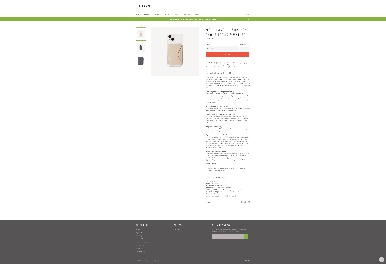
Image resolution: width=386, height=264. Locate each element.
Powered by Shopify (154, 260)
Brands (146, 14)
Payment (139, 233)
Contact (187, 14)
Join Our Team (140, 245)
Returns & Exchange (143, 242)
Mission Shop (144, 260)
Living (167, 14)
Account (247, 14)
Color (208, 44)
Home (138, 229)
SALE (197, 14)
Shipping (139, 236)
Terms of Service (141, 239)
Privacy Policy (140, 251)
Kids (177, 14)
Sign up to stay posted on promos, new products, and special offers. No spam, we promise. (229, 231)
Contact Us (139, 248)
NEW (137, 14)
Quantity (243, 44)
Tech (157, 14)
